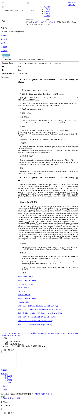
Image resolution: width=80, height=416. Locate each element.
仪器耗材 (4, 51)
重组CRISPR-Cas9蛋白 (26, 276)
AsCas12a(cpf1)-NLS (25, 284)
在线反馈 (47, 13)
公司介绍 (71, 5)
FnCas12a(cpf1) (23, 288)
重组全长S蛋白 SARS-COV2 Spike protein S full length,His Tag (40, 313)
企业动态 (47, 11)
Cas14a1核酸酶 (23, 302)
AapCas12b (22, 291)
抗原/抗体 (51, 22)
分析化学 (4, 39)
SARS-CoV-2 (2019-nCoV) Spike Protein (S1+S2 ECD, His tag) (39, 309)
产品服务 (47, 7)
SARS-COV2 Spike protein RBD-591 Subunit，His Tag (37, 317)
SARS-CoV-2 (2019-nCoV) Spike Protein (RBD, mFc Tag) (38, 306)
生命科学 (42, 22)
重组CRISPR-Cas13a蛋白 (27, 298)
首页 (36, 22)
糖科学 (3, 43)
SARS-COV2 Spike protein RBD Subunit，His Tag (35, 321)
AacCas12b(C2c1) (24, 295)
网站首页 (71, 3)
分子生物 (8, 376)
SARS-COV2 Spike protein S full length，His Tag (35, 324)
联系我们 (47, 16)
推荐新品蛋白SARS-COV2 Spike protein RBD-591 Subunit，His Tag (55, 333)
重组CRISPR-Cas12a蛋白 (27, 280)
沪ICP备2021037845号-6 (43, 394)
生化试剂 (4, 47)
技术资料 (47, 9)
